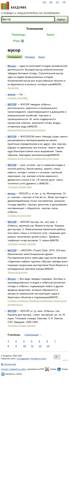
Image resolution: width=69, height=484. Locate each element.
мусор (11, 94)
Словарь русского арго (19, 215)
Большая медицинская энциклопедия (26, 130)
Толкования (34, 28)
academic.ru (13, 5)
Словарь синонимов (18, 98)
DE (51, 2)
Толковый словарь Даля (20, 187)
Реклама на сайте (38, 359)
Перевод (30, 57)
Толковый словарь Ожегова (22, 325)
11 (32, 346)
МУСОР (12, 104)
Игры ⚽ (18, 40)
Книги (50, 34)
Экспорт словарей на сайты (13, 369)
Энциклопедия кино (18, 272)
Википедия (13, 88)
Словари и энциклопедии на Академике (30, 13)
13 (48, 346)
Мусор (12, 65)
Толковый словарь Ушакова (22, 244)
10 (24, 346)
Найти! (61, 19)
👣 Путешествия (8, 364)
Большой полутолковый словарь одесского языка (33, 158)
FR (63, 2)
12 (40, 346)
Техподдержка (22, 359)
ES (57, 2)
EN (44, 2)
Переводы (18, 34)
